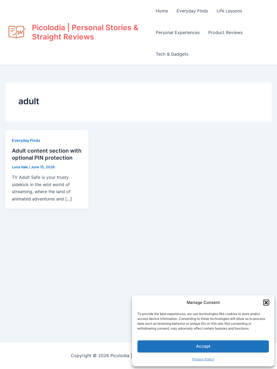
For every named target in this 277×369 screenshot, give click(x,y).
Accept (203, 346)
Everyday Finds (192, 11)
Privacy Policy (203, 359)
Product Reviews (225, 32)
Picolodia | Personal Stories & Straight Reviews (85, 32)
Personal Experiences (178, 32)
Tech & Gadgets (172, 54)
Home (162, 11)
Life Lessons (229, 11)
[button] (266, 302)
